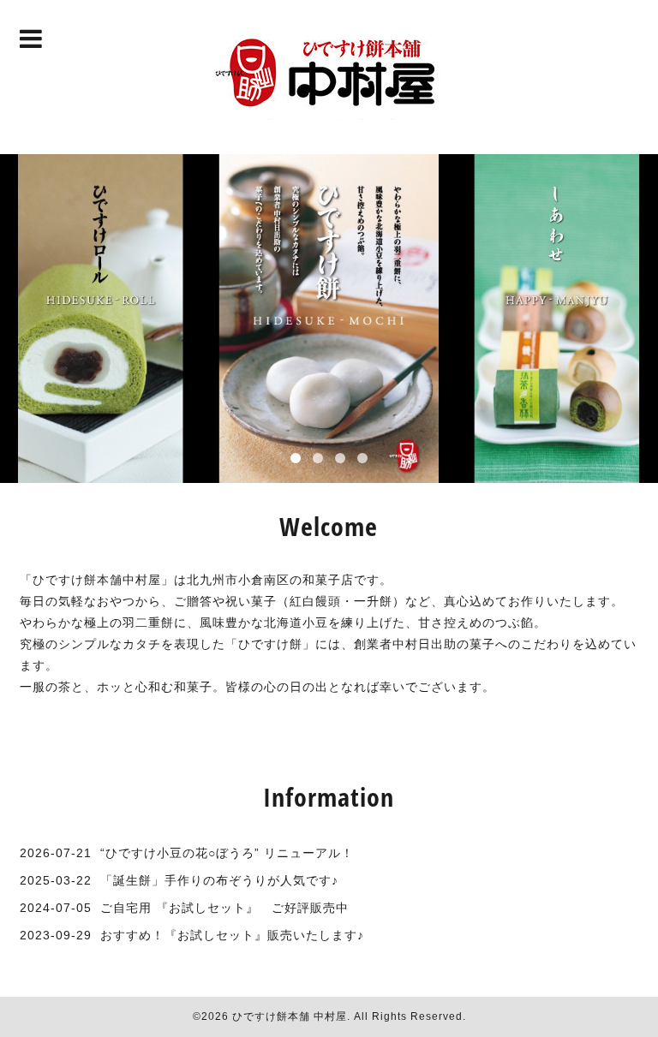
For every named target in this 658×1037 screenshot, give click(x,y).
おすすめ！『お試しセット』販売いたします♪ (232, 935)
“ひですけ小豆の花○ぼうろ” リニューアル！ (227, 853)
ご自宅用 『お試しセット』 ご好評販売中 (224, 908)
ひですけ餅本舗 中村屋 (289, 1016)
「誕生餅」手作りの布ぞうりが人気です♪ (219, 880)
